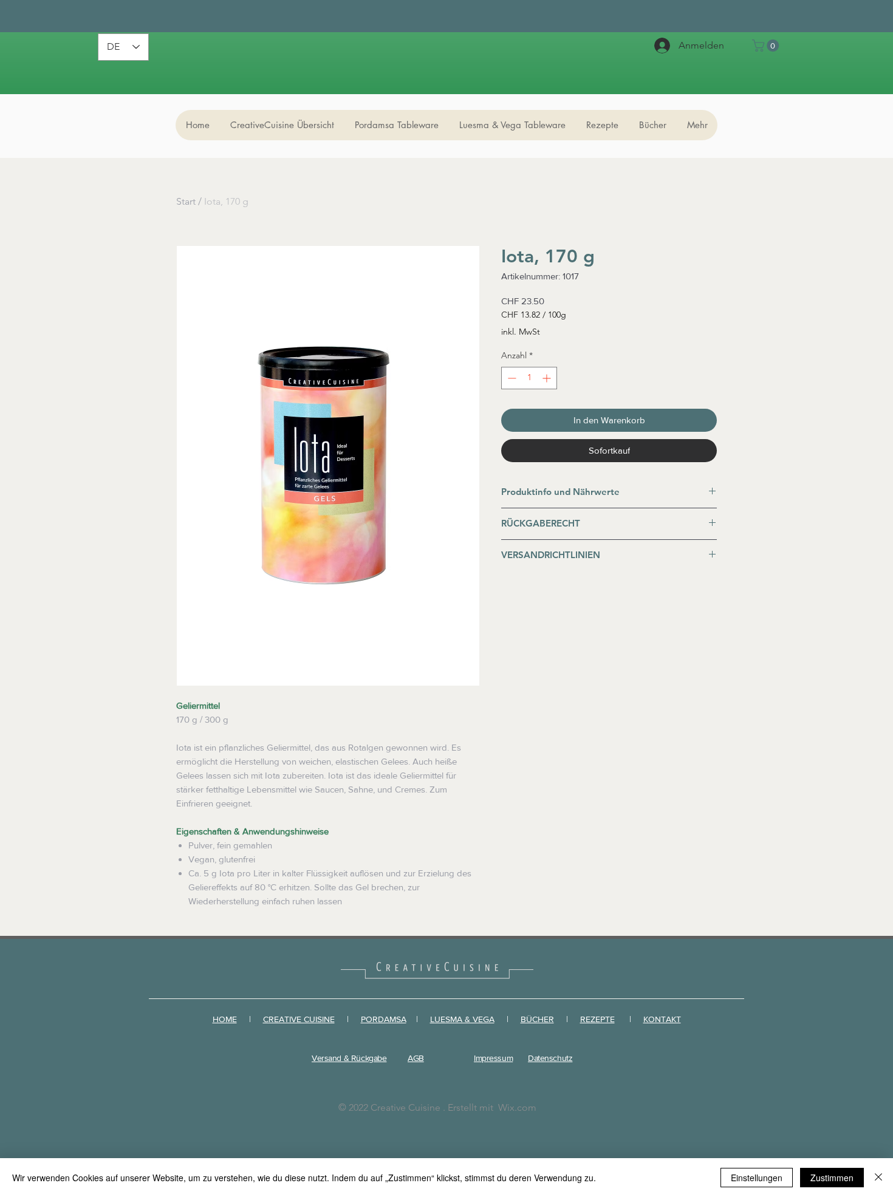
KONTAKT (662, 1019)
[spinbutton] (529, 378)
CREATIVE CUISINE (299, 1019)
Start (186, 201)
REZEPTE (597, 1019)
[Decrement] (510, 378)
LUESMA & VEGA (462, 1019)
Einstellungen (756, 1177)
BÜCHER (537, 1019)
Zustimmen (832, 1177)
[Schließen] (878, 1177)
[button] (767, 45)
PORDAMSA (383, 1019)
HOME (225, 1019)
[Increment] (547, 378)
